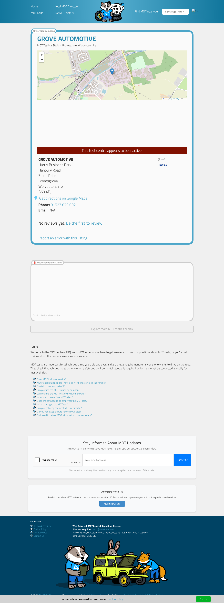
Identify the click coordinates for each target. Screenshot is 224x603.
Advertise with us (112, 503)
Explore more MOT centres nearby (112, 329)
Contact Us (39, 535)
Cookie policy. (116, 599)
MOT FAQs (37, 13)
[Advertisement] (112, 122)
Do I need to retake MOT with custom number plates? (64, 415)
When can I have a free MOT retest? (55, 397)
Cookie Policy (40, 529)
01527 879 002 (63, 205)
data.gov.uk (96, 595)
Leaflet (166, 99)
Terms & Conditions (43, 526)
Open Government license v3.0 (133, 595)
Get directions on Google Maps (62, 198)
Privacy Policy (40, 532)
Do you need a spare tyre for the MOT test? (59, 411)
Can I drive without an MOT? (51, 386)
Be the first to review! (84, 223)
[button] (112, 71)
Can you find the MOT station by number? (58, 390)
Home (34, 6)
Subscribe (182, 460)
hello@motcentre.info (103, 529)
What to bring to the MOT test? (53, 404)
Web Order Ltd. (46, 595)
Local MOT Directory (67, 6)
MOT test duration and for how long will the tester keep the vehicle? (71, 383)
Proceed (203, 599)
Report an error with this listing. (63, 238)
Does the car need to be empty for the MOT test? (62, 401)
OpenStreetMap (175, 99)
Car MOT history (64, 13)
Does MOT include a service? (51, 379)
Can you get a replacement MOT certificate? (59, 408)
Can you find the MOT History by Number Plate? (61, 393)
